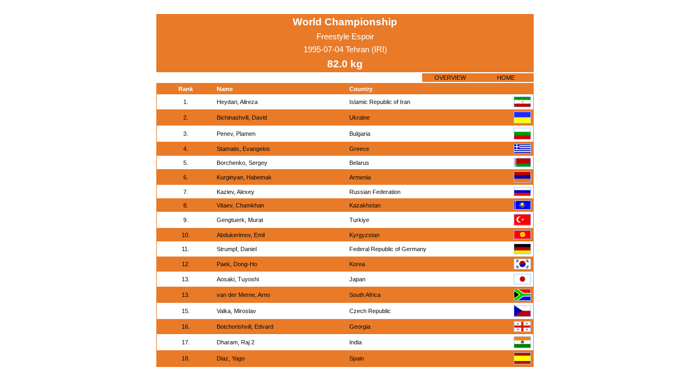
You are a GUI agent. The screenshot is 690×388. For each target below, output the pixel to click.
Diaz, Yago (231, 358)
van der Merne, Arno (243, 295)
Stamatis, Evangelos (243, 149)
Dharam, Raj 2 (235, 342)
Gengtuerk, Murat (240, 220)
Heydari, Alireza (237, 102)
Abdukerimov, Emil (241, 235)
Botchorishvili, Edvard (245, 326)
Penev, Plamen (236, 133)
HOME (506, 77)
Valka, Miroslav (236, 311)
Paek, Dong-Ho (237, 264)
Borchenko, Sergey (242, 163)
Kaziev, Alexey (235, 192)
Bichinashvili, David (242, 117)
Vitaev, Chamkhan (240, 205)
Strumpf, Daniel (237, 249)
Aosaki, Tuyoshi (238, 279)
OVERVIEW (450, 77)
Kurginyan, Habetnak (244, 177)
